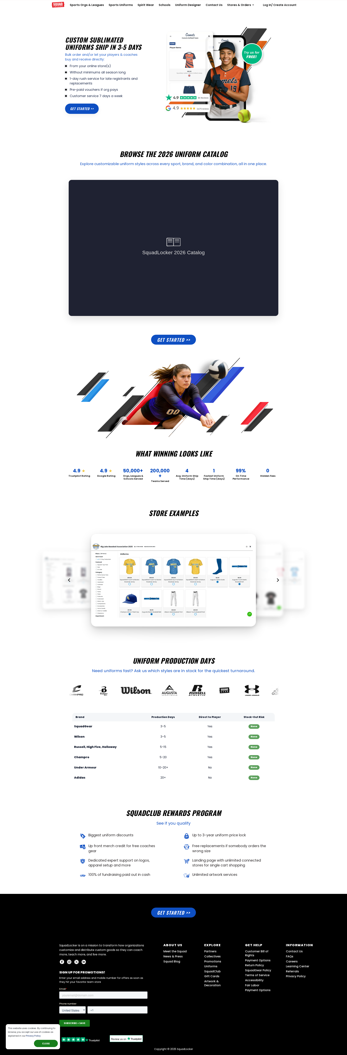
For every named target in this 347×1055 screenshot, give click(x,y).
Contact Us (214, 5)
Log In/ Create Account (279, 4)
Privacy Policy (33, 1035)
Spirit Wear (146, 5)
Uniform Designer (188, 5)
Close (46, 1043)
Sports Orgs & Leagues (87, 5)
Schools (164, 5)
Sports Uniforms (121, 5)
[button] (70, 580)
